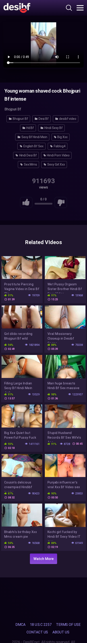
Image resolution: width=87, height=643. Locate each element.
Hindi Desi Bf (28, 155)
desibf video (67, 118)
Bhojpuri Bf (20, 118)
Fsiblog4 (59, 146)
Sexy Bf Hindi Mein (34, 137)
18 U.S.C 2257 (41, 624)
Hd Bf (30, 128)
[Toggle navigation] (80, 7)
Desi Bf (43, 118)
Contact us (37, 632)
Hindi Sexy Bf (53, 128)
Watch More (43, 559)
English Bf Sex (33, 146)
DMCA (20, 624)
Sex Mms (30, 164)
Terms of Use (68, 624)
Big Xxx (62, 137)
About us (60, 632)
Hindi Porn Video (58, 155)
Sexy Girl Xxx (56, 164)
